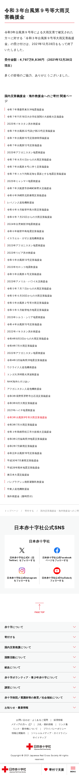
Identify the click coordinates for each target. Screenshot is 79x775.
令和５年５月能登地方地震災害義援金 (28, 309)
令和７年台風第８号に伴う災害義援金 (28, 166)
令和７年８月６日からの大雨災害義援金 (29, 159)
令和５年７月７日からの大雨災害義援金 (29, 288)
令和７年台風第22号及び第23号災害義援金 (31, 130)
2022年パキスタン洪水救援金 (23, 331)
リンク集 (63, 724)
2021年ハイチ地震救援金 (21, 410)
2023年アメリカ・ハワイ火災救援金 (27, 281)
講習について (13, 687)
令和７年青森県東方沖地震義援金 (25, 109)
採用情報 (58, 720)
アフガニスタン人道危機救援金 (24, 388)
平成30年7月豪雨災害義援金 (23, 460)
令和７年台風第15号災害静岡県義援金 (28, 137)
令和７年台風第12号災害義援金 (24, 145)
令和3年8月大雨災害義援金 (22, 403)
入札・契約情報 (45, 724)
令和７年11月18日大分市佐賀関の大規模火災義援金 (35, 116)
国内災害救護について (18, 647)
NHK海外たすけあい (18, 381)
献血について (13, 667)
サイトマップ (39, 737)
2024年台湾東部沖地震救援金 (23, 224)
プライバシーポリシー (55, 728)
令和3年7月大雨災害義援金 (22, 424)
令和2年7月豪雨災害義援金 (22, 446)
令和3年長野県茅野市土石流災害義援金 (29, 395)
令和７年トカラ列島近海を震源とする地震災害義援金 (36, 173)
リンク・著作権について (25, 728)
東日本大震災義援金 (18, 474)
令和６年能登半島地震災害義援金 (25, 231)
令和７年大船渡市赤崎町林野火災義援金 (29, 188)
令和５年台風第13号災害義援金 (24, 259)
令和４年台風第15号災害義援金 (24, 324)
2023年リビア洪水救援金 (21, 252)
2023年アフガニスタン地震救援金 (26, 245)
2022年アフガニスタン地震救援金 (26, 353)
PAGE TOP (39, 608)
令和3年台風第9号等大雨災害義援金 (27, 417)
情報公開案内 (18, 733)
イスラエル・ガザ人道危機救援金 (25, 238)
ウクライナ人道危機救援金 (22, 367)
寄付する (29, 510)
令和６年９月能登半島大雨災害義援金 (28, 209)
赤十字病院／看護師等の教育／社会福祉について (34, 697)
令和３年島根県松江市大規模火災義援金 (29, 431)
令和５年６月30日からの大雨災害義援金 (29, 295)
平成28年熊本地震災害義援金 (23, 467)
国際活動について (15, 657)
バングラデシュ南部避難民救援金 (25, 481)
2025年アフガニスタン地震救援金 (26, 152)
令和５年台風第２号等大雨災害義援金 (28, 302)
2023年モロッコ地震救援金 (22, 266)
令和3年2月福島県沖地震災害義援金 (27, 438)
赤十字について (14, 626)
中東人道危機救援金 (18, 488)
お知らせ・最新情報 (16, 707)
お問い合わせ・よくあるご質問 (32, 720)
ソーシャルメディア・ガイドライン (49, 733)
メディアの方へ (19, 724)
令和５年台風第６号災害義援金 (24, 274)
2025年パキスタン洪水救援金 (23, 123)
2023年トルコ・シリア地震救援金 (26, 317)
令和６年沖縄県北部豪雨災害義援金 (26, 195)
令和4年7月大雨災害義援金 (22, 345)
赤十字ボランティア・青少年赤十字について (31, 677)
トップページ (11, 510)
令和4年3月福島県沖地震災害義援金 (27, 360)
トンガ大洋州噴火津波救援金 (23, 374)
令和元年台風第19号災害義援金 (24, 453)
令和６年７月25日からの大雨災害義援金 (29, 216)
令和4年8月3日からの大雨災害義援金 (28, 338)
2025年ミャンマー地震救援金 (23, 181)
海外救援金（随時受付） (20, 496)
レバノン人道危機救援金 (20, 202)
